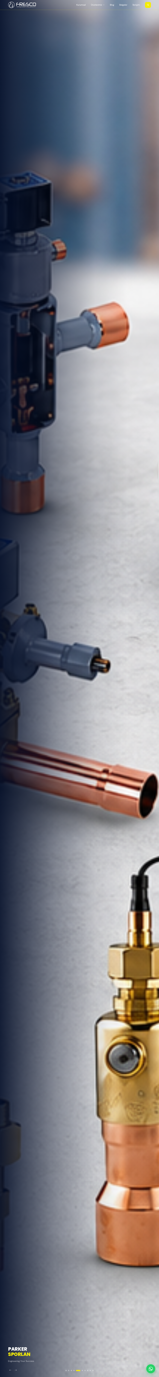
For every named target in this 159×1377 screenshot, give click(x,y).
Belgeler (123, 5)
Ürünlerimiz (96, 5)
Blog (112, 5)
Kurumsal (81, 5)
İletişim (136, 5)
